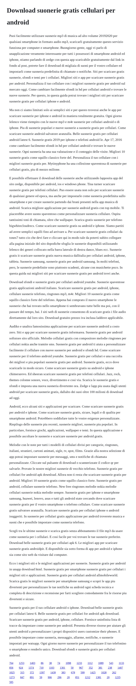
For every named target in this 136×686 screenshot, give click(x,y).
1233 (79, 663)
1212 (87, 677)
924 (21, 667)
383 (63, 672)
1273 (12, 677)
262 (114, 672)
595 (11, 682)
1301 (62, 667)
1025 (12, 672)
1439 (53, 672)
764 (11, 663)
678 (73, 672)
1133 (121, 663)
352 (91, 667)
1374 (31, 667)
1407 (120, 667)
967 (81, 667)
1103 (51, 667)
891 (32, 677)
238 (110, 667)
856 (11, 667)
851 (77, 677)
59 (40, 677)
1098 (68, 663)
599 (83, 672)
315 (22, 672)
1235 (117, 677)
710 (41, 667)
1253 (21, 663)
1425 (93, 672)
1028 (103, 672)
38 (50, 663)
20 (68, 677)
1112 (90, 663)
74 (58, 663)
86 (42, 663)
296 (59, 677)
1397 (42, 672)
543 (111, 663)
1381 (98, 677)
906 (50, 677)
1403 (32, 663)
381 (100, 667)
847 (22, 677)
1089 (100, 663)
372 (32, 672)
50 (72, 667)
